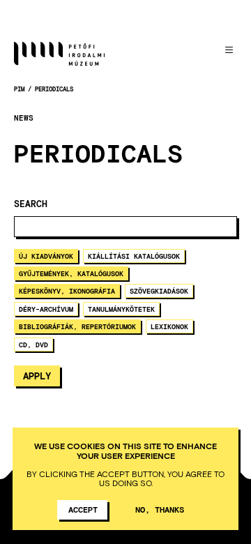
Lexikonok (169, 326)
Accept (83, 509)
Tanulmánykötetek (121, 309)
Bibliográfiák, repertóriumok (77, 326)
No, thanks (159, 509)
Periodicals (54, 89)
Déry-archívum (46, 309)
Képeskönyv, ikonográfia (67, 291)
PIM (19, 89)
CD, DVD (33, 344)
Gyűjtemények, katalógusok (71, 273)
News (23, 118)
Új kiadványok (46, 256)
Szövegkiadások (159, 291)
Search (30, 204)
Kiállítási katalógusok (134, 256)
